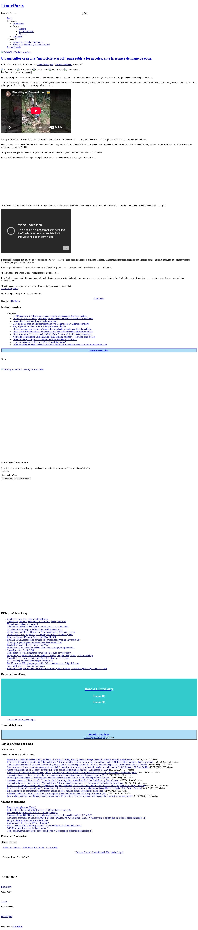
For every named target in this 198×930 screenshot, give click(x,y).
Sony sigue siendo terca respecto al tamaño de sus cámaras (39, 326)
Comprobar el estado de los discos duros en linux (35, 321)
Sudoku (22, 29)
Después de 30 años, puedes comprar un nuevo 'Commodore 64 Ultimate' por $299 (51, 324)
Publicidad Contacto (12, 847)
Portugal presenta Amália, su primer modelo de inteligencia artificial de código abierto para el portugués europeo (58, 777)
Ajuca (4, 901)
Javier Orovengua (45, 64)
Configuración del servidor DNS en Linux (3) (28, 823)
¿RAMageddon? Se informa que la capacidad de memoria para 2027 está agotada (50, 316)
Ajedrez (22, 34)
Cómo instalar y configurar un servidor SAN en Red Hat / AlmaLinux (45, 339)
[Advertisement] (88, 181)
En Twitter (39, 847)
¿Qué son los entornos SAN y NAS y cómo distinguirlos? (39, 342)
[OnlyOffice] (16, 52)
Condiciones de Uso (100, 852)
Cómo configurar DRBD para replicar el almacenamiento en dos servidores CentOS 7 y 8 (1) (49, 815)
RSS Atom (28, 847)
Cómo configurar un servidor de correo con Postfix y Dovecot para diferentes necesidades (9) (49, 831)
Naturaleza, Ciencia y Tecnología (28, 42)
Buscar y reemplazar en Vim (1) (21, 807)
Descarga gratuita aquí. (94, 737)
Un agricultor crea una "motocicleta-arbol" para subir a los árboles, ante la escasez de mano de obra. (76, 58)
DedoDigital (6, 916)
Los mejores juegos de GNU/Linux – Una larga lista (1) (32, 812)
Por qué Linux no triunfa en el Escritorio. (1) (27, 820)
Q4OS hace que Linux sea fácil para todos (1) (28, 828)
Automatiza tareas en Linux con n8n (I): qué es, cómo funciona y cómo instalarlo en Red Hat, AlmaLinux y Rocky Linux (63, 780)
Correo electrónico (63, 64)
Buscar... (5, 13)
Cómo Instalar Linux (99, 350)
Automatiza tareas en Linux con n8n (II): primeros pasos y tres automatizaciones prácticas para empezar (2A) (57, 775)
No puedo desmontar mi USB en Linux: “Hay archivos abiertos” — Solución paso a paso (54, 337)
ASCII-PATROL (26, 31)
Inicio (9, 18)
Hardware (15, 301)
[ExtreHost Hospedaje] (22, 369)
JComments (99, 298)
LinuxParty (12, 5)
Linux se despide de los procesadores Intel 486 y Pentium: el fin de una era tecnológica (52, 334)
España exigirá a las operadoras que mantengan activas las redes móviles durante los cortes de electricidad (55, 790)
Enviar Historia (14, 47)
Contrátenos (18, 23)
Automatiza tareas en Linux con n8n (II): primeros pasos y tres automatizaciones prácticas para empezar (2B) (57, 793)
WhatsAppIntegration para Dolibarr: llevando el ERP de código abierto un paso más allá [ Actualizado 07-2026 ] (58, 770)
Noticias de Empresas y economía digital (31, 44)
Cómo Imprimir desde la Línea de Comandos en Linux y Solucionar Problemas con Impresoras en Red (60, 344)
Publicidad (17, 36)
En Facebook (52, 847)
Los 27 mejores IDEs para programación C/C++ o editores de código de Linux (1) (44, 825)
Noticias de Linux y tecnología (21, 719)
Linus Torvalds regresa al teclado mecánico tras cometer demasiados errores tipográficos (53, 331)
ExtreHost (18, 926)
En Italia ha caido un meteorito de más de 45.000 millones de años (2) (39, 810)
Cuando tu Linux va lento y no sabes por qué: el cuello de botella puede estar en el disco (53, 318)
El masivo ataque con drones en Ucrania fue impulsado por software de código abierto (52, 329)
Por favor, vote (8, 72)
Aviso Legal (117, 852)
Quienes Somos (83, 852)
